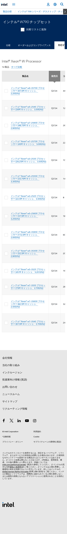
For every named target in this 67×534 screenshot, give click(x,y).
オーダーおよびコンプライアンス (34, 45)
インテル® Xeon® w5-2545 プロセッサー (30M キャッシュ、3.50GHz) (28, 108)
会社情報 (7, 358)
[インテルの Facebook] (3, 421)
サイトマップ (9, 401)
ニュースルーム (11, 394)
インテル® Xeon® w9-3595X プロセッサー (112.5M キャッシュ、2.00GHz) (28, 235)
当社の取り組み (11, 365)
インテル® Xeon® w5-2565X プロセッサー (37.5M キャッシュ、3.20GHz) (28, 216)
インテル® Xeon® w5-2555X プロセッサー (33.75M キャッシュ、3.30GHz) (28, 179)
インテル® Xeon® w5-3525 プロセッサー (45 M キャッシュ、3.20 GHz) (28, 271)
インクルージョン (12, 372)
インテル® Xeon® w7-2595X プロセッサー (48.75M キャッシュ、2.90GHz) (28, 125)
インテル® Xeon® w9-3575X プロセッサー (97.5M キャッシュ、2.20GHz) (28, 91)
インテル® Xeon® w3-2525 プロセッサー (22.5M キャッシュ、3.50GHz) (28, 197)
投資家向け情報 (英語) (14, 379)
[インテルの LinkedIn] (19, 421)
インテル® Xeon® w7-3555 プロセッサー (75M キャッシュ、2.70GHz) (28, 286)
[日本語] (55, 4)
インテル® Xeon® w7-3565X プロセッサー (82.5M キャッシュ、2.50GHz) (28, 304)
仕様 (8, 45)
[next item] (65, 11)
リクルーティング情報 (14, 408)
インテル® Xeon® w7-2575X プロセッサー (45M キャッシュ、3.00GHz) (28, 143)
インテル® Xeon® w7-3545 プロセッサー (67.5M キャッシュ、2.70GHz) (28, 323)
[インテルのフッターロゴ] (8, 504)
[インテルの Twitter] (11, 421)
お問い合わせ (9, 386)
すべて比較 (16, 67)
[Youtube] (27, 421)
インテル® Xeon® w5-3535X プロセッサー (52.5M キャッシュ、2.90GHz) (28, 253)
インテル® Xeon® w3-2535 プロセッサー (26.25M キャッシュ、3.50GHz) (28, 160)
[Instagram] (34, 421)
